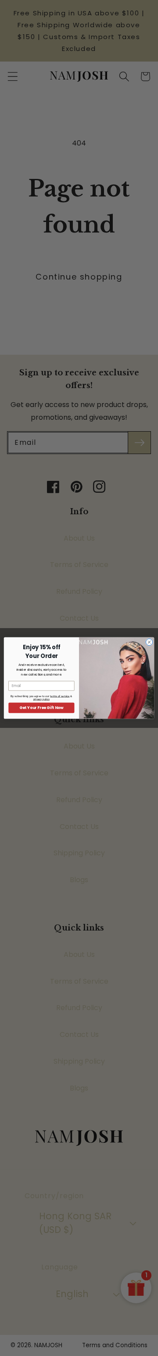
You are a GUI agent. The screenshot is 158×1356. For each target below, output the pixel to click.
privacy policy (41, 699)
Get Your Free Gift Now (41, 707)
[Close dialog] (149, 642)
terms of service (59, 696)
